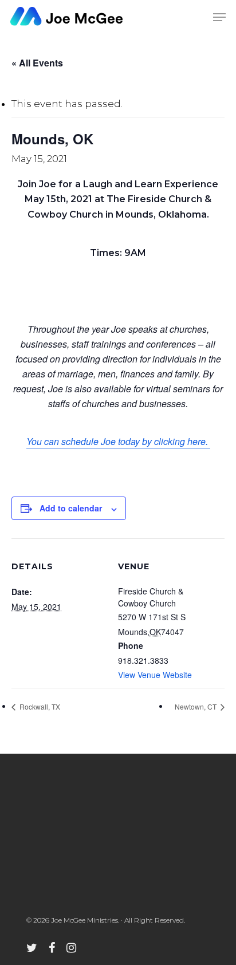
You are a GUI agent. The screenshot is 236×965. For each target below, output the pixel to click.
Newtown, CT (196, 706)
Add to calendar (71, 508)
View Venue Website (155, 674)
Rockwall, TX (39, 706)
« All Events (37, 62)
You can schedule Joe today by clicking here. (118, 441)
